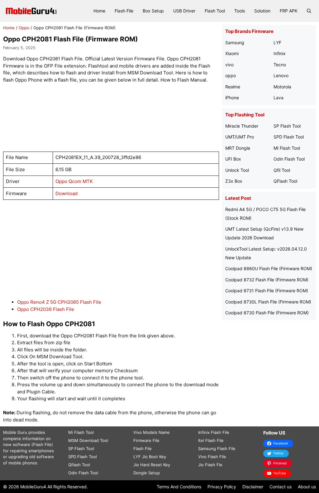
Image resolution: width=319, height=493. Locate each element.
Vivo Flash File (212, 456)
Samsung (234, 42)
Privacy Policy (221, 486)
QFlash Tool (285, 181)
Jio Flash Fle (210, 464)
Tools (239, 10)
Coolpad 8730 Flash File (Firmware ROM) (267, 312)
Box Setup (153, 10)
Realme (232, 86)
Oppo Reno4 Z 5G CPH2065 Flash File (59, 302)
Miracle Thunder (241, 126)
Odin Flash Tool (289, 159)
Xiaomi (232, 53)
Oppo (24, 27)
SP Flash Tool (287, 126)
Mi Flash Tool (81, 432)
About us (307, 486)
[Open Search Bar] (309, 11)
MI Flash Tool (287, 148)
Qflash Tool (79, 464)
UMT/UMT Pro (239, 136)
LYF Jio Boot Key (149, 456)
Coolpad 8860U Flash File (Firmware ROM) (268, 268)
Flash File (124, 10)
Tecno (280, 64)
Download (66, 193)
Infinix (280, 53)
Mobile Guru (15, 432)
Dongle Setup (146, 472)
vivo (229, 64)
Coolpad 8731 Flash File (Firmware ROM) (266, 290)
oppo (230, 75)
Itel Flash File (211, 440)
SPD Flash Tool (289, 136)
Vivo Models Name (151, 432)
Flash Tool (215, 10)
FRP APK (289, 10)
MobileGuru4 (33, 486)
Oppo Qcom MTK (74, 181)
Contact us (280, 486)
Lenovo (281, 75)
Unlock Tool (237, 170)
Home (99, 10)
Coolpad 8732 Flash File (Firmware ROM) (266, 279)
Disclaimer (252, 486)
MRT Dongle (237, 148)
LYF (277, 42)
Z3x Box (233, 181)
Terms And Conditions (179, 486)
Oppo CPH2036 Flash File (45, 309)
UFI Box (233, 159)
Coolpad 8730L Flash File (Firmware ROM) (268, 301)
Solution (262, 10)
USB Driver (184, 10)
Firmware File (146, 440)
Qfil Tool (282, 170)
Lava (278, 97)
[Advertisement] (116, 117)
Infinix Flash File (213, 432)
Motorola (282, 86)
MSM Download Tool (88, 440)
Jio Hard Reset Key (151, 464)
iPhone (232, 97)
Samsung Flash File (217, 448)
